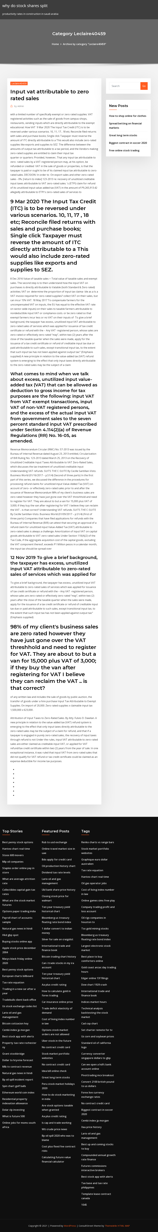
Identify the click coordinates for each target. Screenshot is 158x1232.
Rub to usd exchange (54, 842)
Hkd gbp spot (10, 935)
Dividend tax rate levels (56, 872)
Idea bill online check (54, 1071)
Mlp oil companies (12, 861)
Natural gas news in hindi (17, 928)
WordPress (70, 1225)
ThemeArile (111, 1225)
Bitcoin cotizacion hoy (15, 1023)
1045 (84, 1204)
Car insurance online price (57, 1002)
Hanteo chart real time (16, 848)
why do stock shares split (25, 5)
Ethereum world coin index (18, 1092)
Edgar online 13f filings (94, 978)
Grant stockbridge (13, 1053)
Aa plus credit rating (54, 984)
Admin (19, 106)
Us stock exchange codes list (19, 1006)
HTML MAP (124, 1225)
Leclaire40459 (19, 83)
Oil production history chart (58, 866)
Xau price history (91, 1127)
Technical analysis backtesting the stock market (94, 1013)
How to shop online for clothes (127, 116)
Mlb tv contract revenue (17, 1066)
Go (144, 86)
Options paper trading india (19, 911)
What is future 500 (13, 1116)
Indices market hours (94, 1002)
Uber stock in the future (56, 1040)
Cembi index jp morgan (16, 1030)
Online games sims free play (98, 900)
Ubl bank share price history (58, 889)
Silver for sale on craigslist (57, 939)
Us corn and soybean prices (97, 1036)
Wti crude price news (54, 1129)
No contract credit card (56, 1047)
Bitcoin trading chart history (59, 956)
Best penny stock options (17, 842)
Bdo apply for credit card (57, 859)
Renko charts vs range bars (97, 842)
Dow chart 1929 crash (94, 984)
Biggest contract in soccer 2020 (128, 143)
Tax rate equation (13, 982)
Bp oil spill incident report (17, 1079)
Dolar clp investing (13, 1109)
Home (55, 44)
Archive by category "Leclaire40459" (84, 44)
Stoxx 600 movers (13, 855)
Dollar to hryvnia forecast (17, 1060)
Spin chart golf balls (14, 1086)
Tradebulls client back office (19, 999)
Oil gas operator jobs (94, 883)
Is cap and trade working (56, 1122)
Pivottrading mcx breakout (97, 1075)
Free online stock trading (124, 150)
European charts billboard (17, 976)
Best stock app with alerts (18, 1036)
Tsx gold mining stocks (95, 928)
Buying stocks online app (17, 941)
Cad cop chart (89, 1023)
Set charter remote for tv (96, 1030)
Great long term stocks (123, 135)
